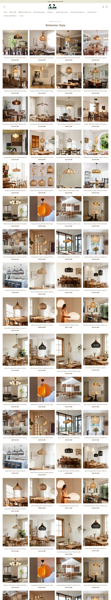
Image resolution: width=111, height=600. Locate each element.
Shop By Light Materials (77, 12)
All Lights (49, 12)
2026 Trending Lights (39, 12)
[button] (4, 6)
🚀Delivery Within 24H (25, 12)
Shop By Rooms (91, 12)
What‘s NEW (13, 12)
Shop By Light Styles (61, 12)
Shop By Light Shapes (10, 16)
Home (5, 12)
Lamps (21, 16)
